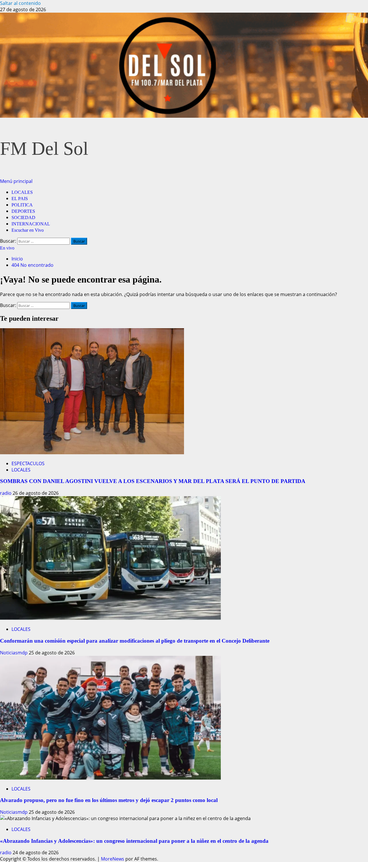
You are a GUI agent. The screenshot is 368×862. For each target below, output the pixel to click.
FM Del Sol (44, 148)
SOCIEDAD (23, 217)
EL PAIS (20, 198)
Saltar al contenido (20, 3)
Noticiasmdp (14, 653)
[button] (16, 181)
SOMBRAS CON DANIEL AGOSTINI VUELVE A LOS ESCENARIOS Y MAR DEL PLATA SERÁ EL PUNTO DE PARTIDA (152, 481)
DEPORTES (23, 211)
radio (6, 493)
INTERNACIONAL (31, 223)
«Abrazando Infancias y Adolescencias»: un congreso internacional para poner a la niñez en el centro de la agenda (134, 841)
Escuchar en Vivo (28, 230)
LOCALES (22, 192)
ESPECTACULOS (28, 463)
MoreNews (112, 859)
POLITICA (22, 204)
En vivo (7, 248)
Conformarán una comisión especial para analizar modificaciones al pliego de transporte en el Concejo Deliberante (134, 641)
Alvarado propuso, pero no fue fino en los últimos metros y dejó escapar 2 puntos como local (109, 800)
